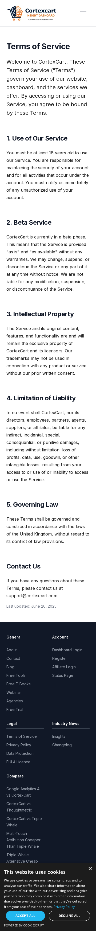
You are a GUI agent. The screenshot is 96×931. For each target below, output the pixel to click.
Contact (13, 658)
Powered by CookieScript (24, 925)
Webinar (13, 692)
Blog (10, 667)
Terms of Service (21, 736)
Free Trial (14, 709)
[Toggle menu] (83, 13)
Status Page (62, 675)
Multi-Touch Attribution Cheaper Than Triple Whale (23, 839)
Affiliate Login (64, 667)
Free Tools (16, 675)
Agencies (14, 701)
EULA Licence (18, 762)
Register (59, 658)
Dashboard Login (67, 650)
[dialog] (48, 897)
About (11, 650)
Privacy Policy (18, 745)
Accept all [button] (25, 915)
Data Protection (20, 753)
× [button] (90, 869)
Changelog (62, 745)
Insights (58, 736)
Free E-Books (18, 684)
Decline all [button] (69, 915)
